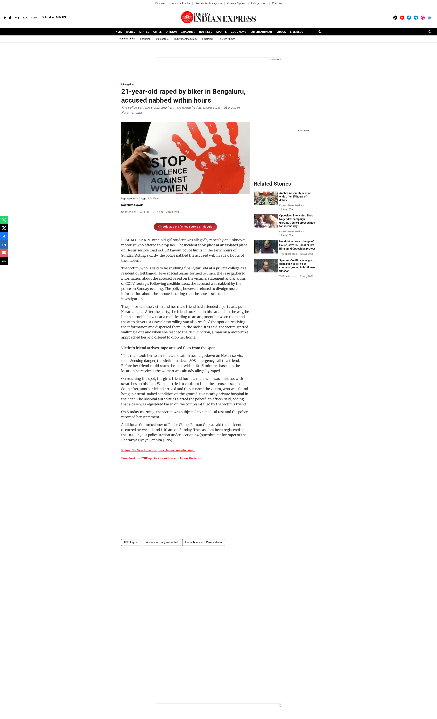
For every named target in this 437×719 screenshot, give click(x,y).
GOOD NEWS (238, 31)
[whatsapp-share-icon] (4, 221)
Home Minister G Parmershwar (203, 542)
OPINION (171, 31)
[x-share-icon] (4, 229)
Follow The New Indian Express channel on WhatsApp (157, 450)
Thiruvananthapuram (185, 39)
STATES (144, 31)
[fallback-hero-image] (266, 198)
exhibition (145, 39)
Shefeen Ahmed (227, 39)
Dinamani (160, 3)
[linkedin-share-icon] (4, 246)
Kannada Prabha (181, 3)
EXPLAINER (188, 31)
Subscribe (48, 17)
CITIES (157, 31)
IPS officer (207, 39)
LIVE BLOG (296, 31)
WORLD (130, 31)
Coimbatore (162, 39)
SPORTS (221, 31)
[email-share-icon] (4, 254)
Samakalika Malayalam (208, 3)
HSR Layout (131, 542)
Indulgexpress (259, 3)
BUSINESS (205, 31)
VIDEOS (281, 31)
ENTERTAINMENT (261, 31)
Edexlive (277, 3)
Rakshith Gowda (132, 205)
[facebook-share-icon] (4, 238)
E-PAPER (61, 17)
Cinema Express (236, 3)
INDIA (118, 31)
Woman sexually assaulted (162, 542)
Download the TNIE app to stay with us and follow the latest (161, 458)
